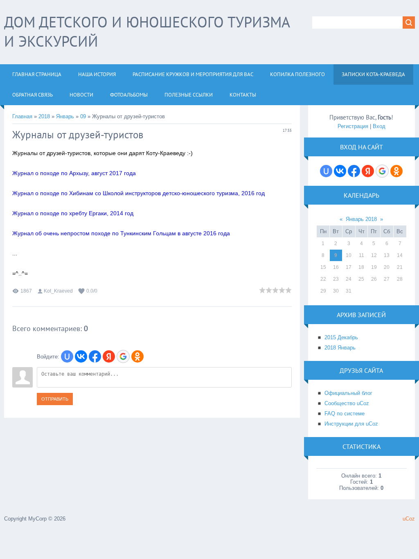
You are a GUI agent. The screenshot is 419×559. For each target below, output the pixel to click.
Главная (22, 116)
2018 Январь (340, 348)
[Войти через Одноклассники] (137, 356)
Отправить (54, 399)
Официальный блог (348, 393)
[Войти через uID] (67, 356)
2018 (44, 116)
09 (83, 116)
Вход (379, 126)
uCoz (409, 519)
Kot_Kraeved (58, 291)
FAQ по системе (344, 413)
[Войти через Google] (123, 356)
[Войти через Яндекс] (109, 356)
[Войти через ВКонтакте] (81, 356)
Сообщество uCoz (346, 403)
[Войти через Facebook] (95, 356)
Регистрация (353, 126)
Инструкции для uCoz (351, 424)
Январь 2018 (361, 219)
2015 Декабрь (341, 337)
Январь (65, 116)
